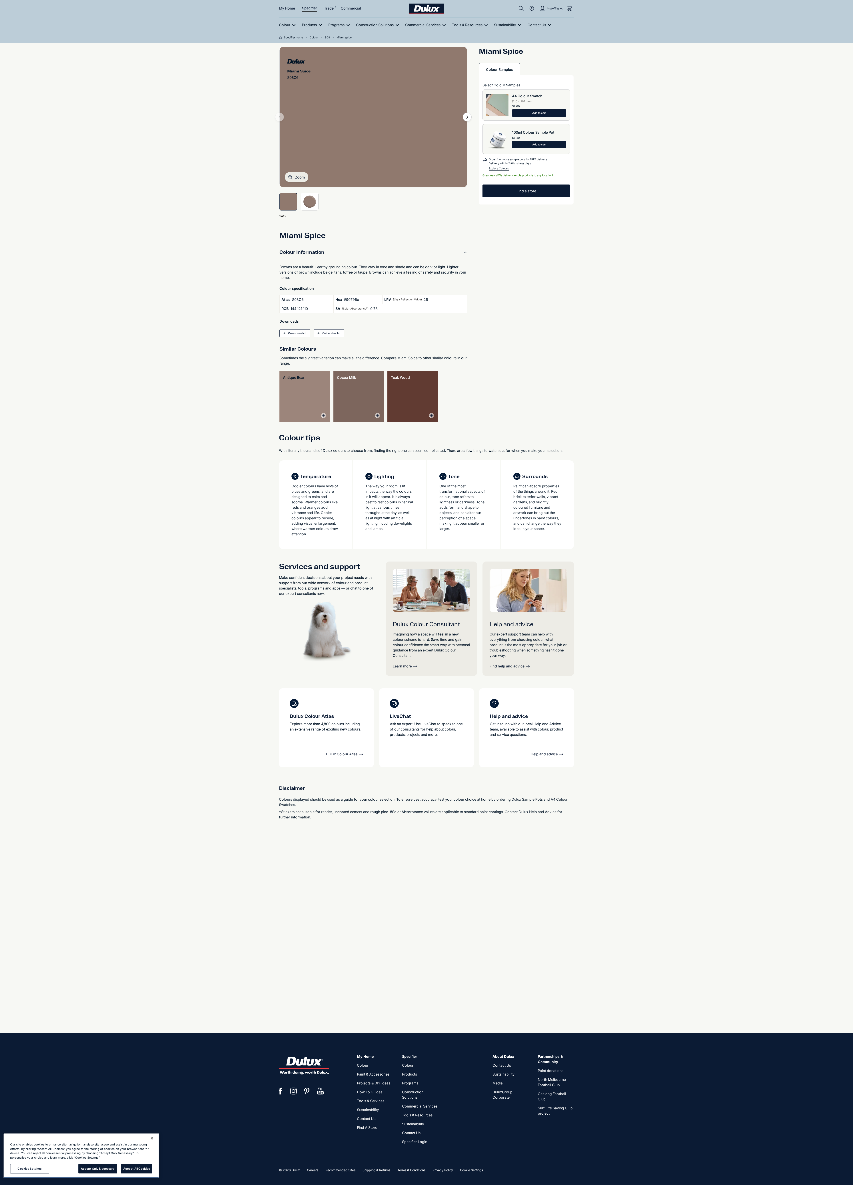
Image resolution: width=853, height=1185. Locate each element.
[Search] (521, 8)
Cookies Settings (30, 1168)
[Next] (467, 117)
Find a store (526, 191)
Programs (410, 1083)
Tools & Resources (417, 1115)
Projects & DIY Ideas (373, 1083)
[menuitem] (288, 25)
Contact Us (366, 1118)
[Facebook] (280, 1091)
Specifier (309, 8)
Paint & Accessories (373, 1074)
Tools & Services (370, 1101)
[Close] (152, 1138)
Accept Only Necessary (98, 1168)
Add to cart (539, 113)
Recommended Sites (340, 1170)
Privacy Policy (442, 1170)
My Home (287, 8)
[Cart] (569, 8)
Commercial (351, 8)
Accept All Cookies (136, 1168)
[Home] (281, 38)
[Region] (531, 8)
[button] (296, 177)
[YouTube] (320, 1091)
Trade (329, 8)
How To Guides (369, 1092)
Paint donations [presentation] (550, 1070)
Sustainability (413, 1124)
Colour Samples (499, 69)
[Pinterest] (307, 1091)
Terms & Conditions (411, 1170)
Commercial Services (419, 1106)
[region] (81, 1155)
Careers (312, 1170)
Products (409, 1074)
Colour (362, 1065)
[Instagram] (293, 1091)
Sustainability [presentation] (368, 1110)
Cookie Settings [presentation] (471, 1170)
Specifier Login (414, 1141)
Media (497, 1083)
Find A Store (367, 1127)
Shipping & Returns (376, 1170)
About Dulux (503, 1056)
